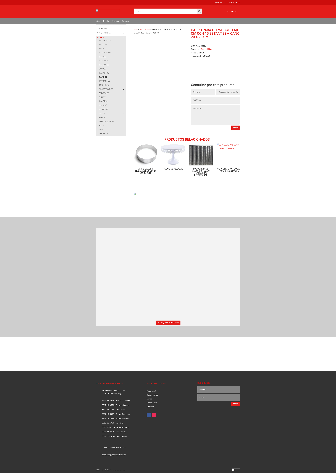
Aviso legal (151, 391)
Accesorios (105, 40)
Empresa (115, 21)
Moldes (102, 113)
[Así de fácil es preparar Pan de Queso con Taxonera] (149, 245)
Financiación (152, 403)
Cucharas (104, 85)
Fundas (102, 97)
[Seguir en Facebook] (149, 415)
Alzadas (103, 44)
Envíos (149, 399)
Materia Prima (104, 33)
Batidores (104, 65)
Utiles (100, 37)
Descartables (106, 89)
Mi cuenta (231, 12)
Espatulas (104, 93)
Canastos (104, 73)
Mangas (103, 105)
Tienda (106, 21)
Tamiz (101, 129)
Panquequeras (106, 121)
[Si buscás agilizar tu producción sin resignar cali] (186, 292)
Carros (103, 77)
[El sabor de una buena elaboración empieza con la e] (113, 296)
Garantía (150, 407)
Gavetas (103, 101)
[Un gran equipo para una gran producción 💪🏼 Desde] (222, 251)
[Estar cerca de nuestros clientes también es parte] (222, 292)
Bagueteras (105, 52)
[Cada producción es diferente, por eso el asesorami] (149, 296)
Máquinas (102, 28)
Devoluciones (152, 395)
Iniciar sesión (233, 3)
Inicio (98, 21)
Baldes (102, 57)
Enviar (235, 127)
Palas (102, 117)
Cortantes (104, 81)
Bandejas (103, 60)
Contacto (125, 21)
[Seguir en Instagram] (154, 415)
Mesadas (103, 109)
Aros (101, 48)
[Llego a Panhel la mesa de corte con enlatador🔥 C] (113, 248)
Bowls (102, 69)
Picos (101, 125)
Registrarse (219, 3)
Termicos (103, 133)
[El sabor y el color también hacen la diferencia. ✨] (186, 250)
